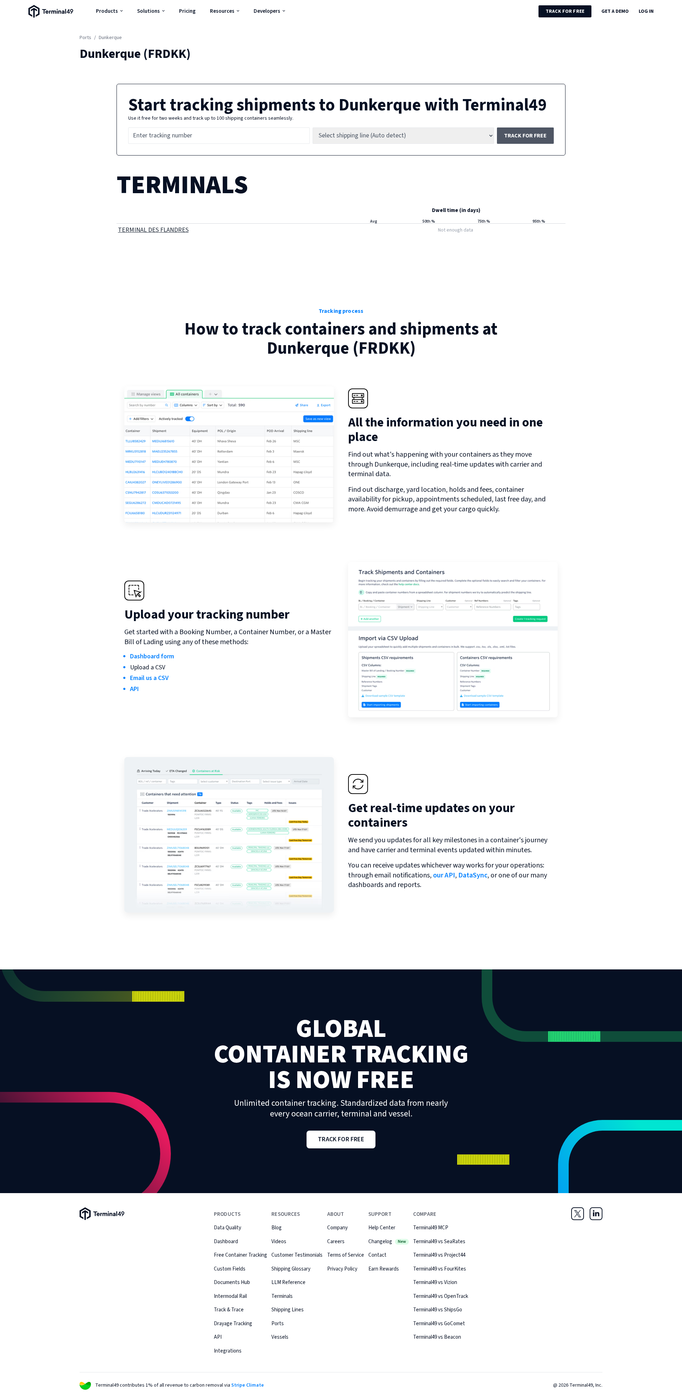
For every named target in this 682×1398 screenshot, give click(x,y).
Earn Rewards (383, 1269)
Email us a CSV (149, 678)
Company (337, 1227)
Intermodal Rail (230, 1296)
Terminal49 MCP (430, 1227)
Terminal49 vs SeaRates (439, 1241)
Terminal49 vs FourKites (439, 1269)
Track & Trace (229, 1309)
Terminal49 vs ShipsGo (437, 1309)
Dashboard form (152, 656)
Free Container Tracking (240, 1255)
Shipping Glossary (290, 1269)
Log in (646, 11)
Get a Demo (615, 11)
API (134, 689)
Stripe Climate (247, 1385)
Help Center (381, 1227)
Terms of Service (345, 1255)
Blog (276, 1227)
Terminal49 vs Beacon (437, 1337)
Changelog (387, 1241)
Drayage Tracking (233, 1323)
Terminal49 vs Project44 (439, 1255)
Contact (377, 1255)
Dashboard (226, 1241)
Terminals (282, 1296)
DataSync (472, 875)
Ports (85, 37)
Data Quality (227, 1227)
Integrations (228, 1351)
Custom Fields (229, 1269)
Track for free (565, 11)
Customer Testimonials (297, 1255)
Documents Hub (232, 1282)
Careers (336, 1241)
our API (444, 875)
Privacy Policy (342, 1269)
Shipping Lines (287, 1309)
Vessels (279, 1337)
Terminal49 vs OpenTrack (440, 1296)
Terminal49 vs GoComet (439, 1323)
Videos (278, 1241)
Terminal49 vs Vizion (435, 1282)
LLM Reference (288, 1282)
